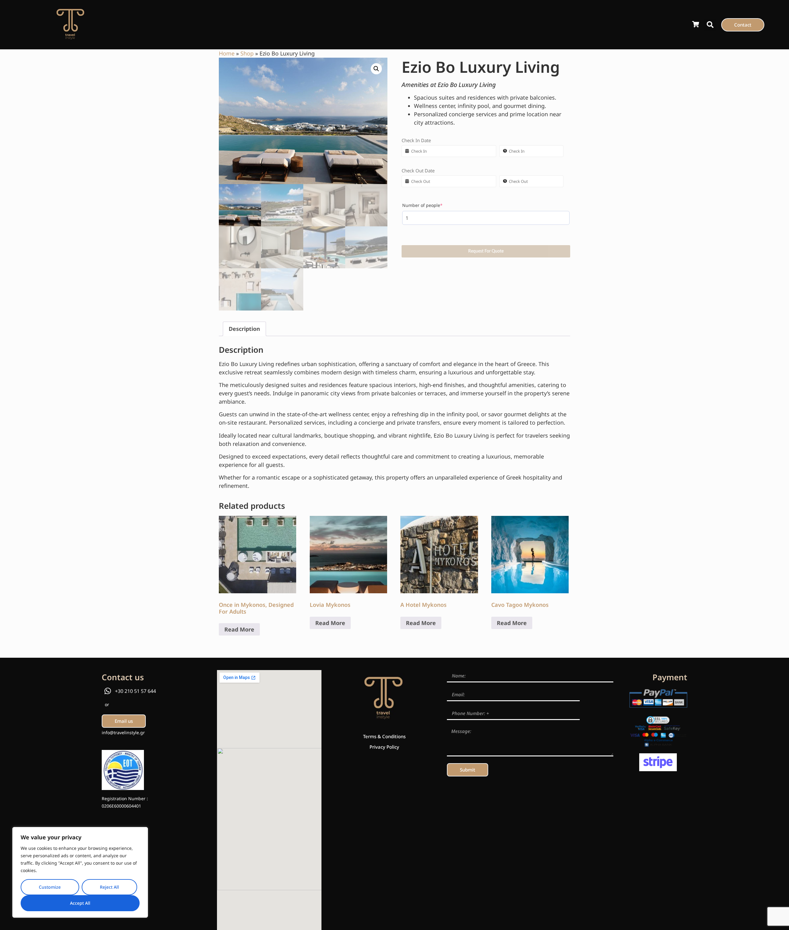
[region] (80, 872)
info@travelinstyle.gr (123, 732)
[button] (710, 25)
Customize (50, 887)
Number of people (432, 205)
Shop (247, 53)
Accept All (80, 903)
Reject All (109, 887)
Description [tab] (244, 328)
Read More (239, 629)
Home (227, 53)
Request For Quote (486, 251)
